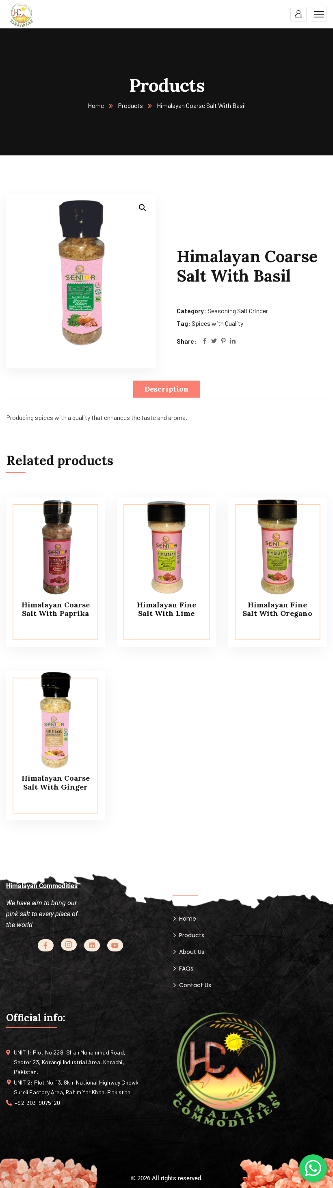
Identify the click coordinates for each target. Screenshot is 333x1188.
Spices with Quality (217, 323)
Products (130, 105)
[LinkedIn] (233, 341)
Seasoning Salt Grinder (238, 310)
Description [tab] (167, 389)
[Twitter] (214, 341)
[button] (142, 207)
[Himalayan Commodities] (21, 14)
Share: (187, 341)
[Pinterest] (223, 341)
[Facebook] (205, 341)
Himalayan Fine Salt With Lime (166, 609)
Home (96, 105)
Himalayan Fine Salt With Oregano (277, 609)
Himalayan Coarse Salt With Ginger (56, 782)
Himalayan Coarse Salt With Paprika (56, 609)
